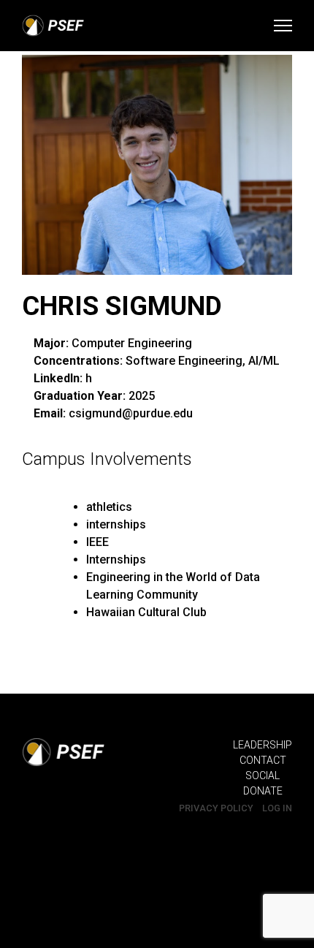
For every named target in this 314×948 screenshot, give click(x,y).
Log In (277, 808)
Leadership (262, 745)
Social (262, 775)
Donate (263, 791)
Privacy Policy (216, 808)
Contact (263, 760)
